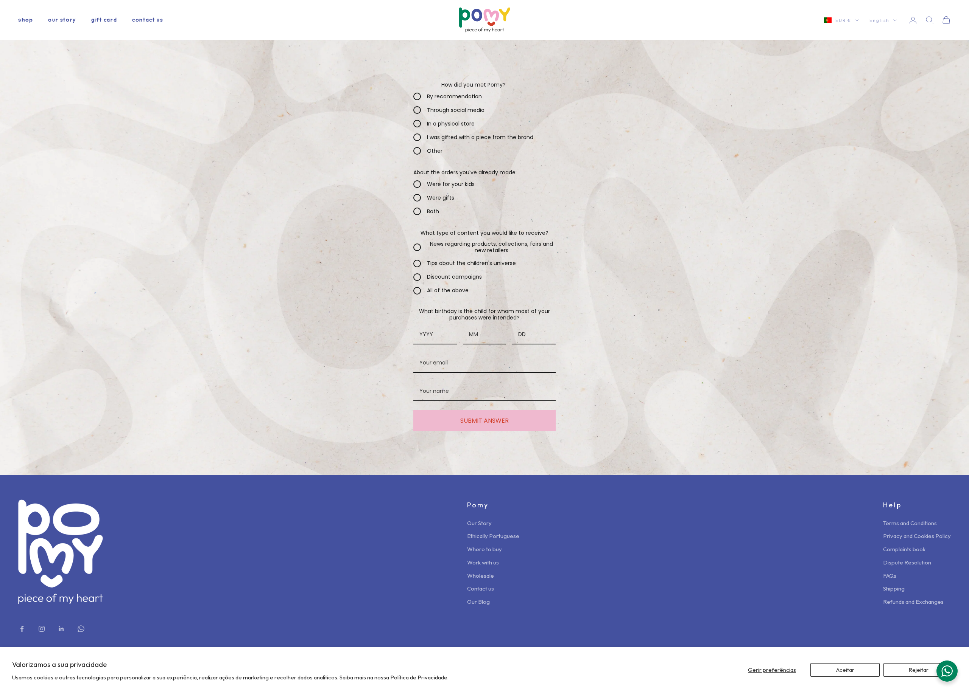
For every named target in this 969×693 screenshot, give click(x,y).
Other (434, 151)
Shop (25, 19)
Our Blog (478, 601)
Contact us (147, 19)
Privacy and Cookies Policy (917, 536)
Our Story (62, 19)
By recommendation (454, 96)
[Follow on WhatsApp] (81, 629)
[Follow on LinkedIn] (61, 629)
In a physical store (451, 123)
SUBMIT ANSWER (484, 420)
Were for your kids (451, 184)
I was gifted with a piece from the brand (480, 137)
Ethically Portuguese (493, 536)
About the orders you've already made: (465, 172)
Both (433, 211)
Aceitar (845, 669)
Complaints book (904, 549)
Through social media (455, 110)
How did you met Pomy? (473, 84)
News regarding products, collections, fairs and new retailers (491, 247)
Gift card (104, 19)
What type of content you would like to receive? (484, 233)
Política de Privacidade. (419, 677)
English (879, 20)
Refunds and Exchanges (913, 601)
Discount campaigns (454, 277)
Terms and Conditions (910, 523)
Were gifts (440, 198)
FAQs (889, 575)
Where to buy (484, 549)
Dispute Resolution (907, 562)
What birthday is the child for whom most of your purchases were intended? (484, 314)
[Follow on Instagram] (41, 629)
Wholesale (480, 575)
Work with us (483, 562)
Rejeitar (918, 669)
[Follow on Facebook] (22, 629)
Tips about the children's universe (471, 263)
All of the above (448, 291)
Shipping (894, 588)
